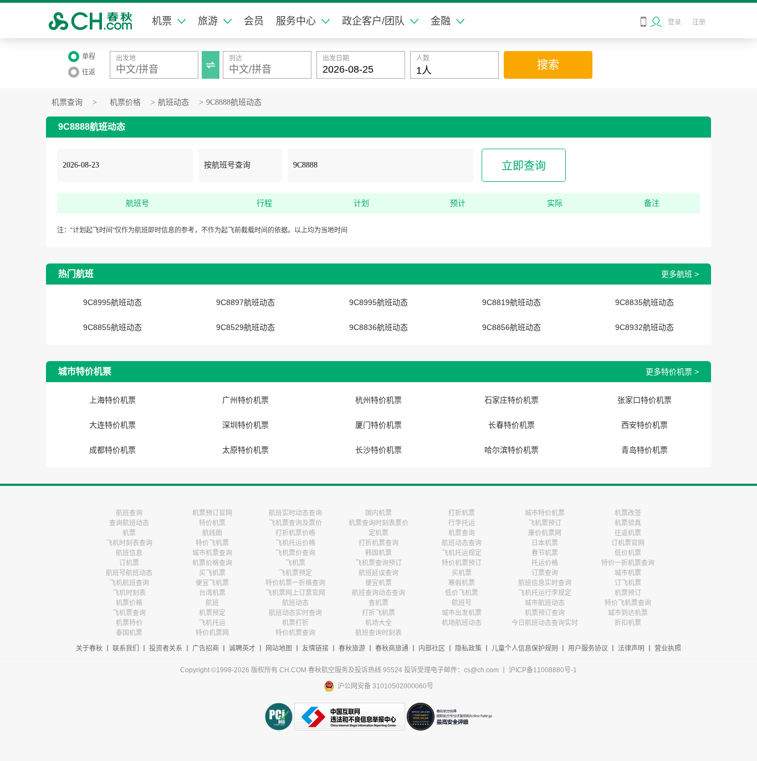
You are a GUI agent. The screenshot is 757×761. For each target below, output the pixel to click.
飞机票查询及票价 (295, 523)
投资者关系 (165, 648)
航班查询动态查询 (378, 593)
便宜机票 (378, 583)
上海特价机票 (112, 399)
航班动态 (173, 102)
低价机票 (628, 553)
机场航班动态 (462, 623)
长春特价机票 (511, 424)
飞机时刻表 (129, 593)
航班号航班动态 (129, 573)
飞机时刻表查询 (129, 543)
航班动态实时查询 (295, 613)
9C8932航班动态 (644, 327)
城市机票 (628, 573)
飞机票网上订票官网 (295, 593)
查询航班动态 (129, 523)
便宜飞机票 (212, 583)
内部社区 (431, 648)
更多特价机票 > (672, 371)
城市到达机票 (628, 613)
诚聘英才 (242, 648)
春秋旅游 (352, 648)
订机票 (129, 563)
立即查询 (524, 166)
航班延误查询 (378, 573)
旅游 (208, 21)
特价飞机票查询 (628, 603)
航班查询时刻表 (378, 633)
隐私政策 (468, 648)
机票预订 (628, 593)
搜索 (548, 65)
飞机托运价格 (295, 543)
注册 (698, 22)
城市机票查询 (212, 553)
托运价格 (544, 563)
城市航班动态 (545, 603)
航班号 (462, 603)
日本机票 (544, 543)
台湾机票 (212, 593)
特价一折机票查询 (627, 563)
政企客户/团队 (373, 21)
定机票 (378, 533)
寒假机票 (461, 583)
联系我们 (125, 648)
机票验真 (628, 523)
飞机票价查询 (295, 553)
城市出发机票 (462, 613)
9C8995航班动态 (112, 302)
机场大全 (378, 623)
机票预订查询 (545, 613)
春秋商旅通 (391, 648)
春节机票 (544, 553)
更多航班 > (680, 274)
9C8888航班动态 (234, 102)
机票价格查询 (212, 563)
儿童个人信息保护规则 (525, 648)
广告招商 (205, 648)
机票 (162, 21)
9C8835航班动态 (644, 302)
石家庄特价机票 (511, 399)
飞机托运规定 (462, 553)
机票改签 (628, 513)
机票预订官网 (212, 513)
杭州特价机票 (378, 399)
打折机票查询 (378, 543)
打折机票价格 (295, 533)
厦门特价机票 (378, 424)
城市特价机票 (545, 513)
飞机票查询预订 (378, 563)
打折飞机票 (378, 613)
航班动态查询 (462, 543)
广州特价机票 (245, 399)
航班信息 (129, 553)
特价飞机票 (212, 543)
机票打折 (295, 623)
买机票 (462, 573)
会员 (254, 21)
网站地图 (278, 648)
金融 (441, 21)
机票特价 (129, 623)
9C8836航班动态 (378, 327)
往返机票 (628, 533)
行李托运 (461, 523)
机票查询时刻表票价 (378, 523)
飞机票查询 (129, 613)
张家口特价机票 (644, 399)
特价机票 (212, 523)
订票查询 (544, 573)
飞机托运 (212, 623)
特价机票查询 (295, 633)
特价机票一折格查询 (295, 583)
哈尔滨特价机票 (511, 449)
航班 (212, 603)
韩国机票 (378, 553)
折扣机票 (628, 623)
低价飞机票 (461, 593)
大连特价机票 (112, 424)
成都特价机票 (112, 449)
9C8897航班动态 (245, 302)
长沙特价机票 (378, 449)
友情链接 (315, 648)
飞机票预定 (295, 573)
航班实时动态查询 (295, 513)
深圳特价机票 (245, 424)
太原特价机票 (245, 449)
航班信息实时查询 (544, 583)
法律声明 (631, 648)
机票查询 (67, 102)
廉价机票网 (544, 533)
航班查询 (129, 513)
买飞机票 (212, 573)
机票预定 (212, 613)
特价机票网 (212, 633)
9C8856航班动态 (511, 327)
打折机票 (461, 513)
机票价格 (125, 102)
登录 (674, 22)
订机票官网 (628, 543)
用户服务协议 (588, 648)
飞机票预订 (544, 523)
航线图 (212, 533)
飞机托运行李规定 (544, 593)
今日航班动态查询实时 (545, 623)
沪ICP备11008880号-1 (543, 670)
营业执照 (667, 648)
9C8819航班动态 (511, 302)
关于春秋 (89, 648)
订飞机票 (628, 583)
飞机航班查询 (129, 583)
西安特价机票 (644, 424)
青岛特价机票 (644, 449)
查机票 (378, 603)
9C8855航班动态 (112, 327)
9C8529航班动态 (245, 327)
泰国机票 (129, 633)
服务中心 (296, 21)
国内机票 (378, 513)
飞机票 (295, 563)
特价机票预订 (462, 563)
